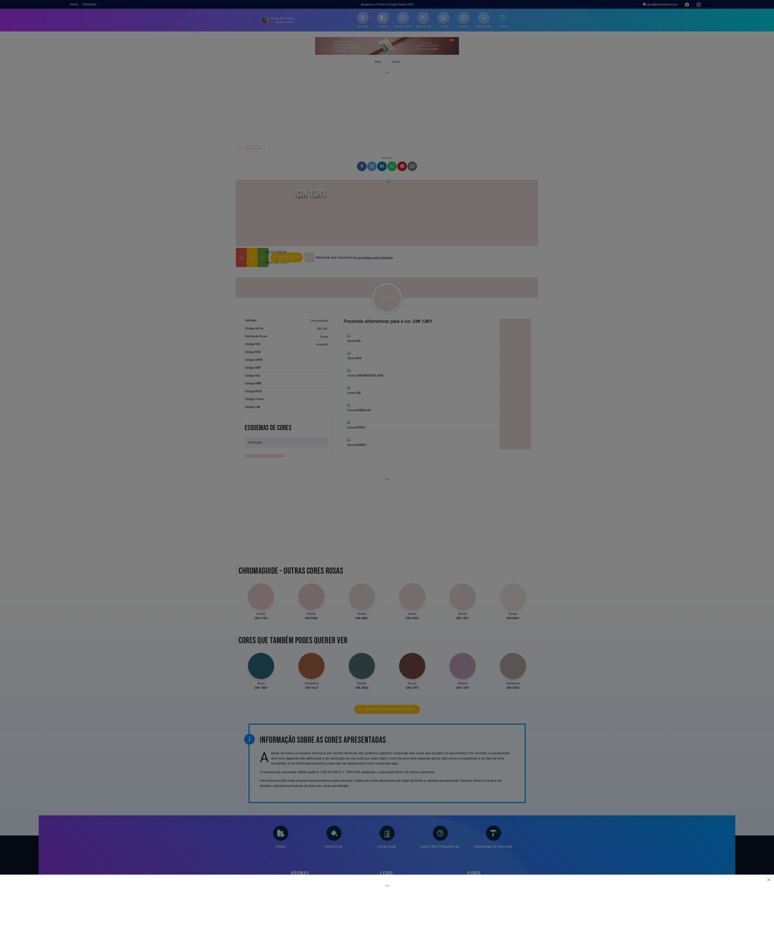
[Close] (769, 879)
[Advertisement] (387, 915)
